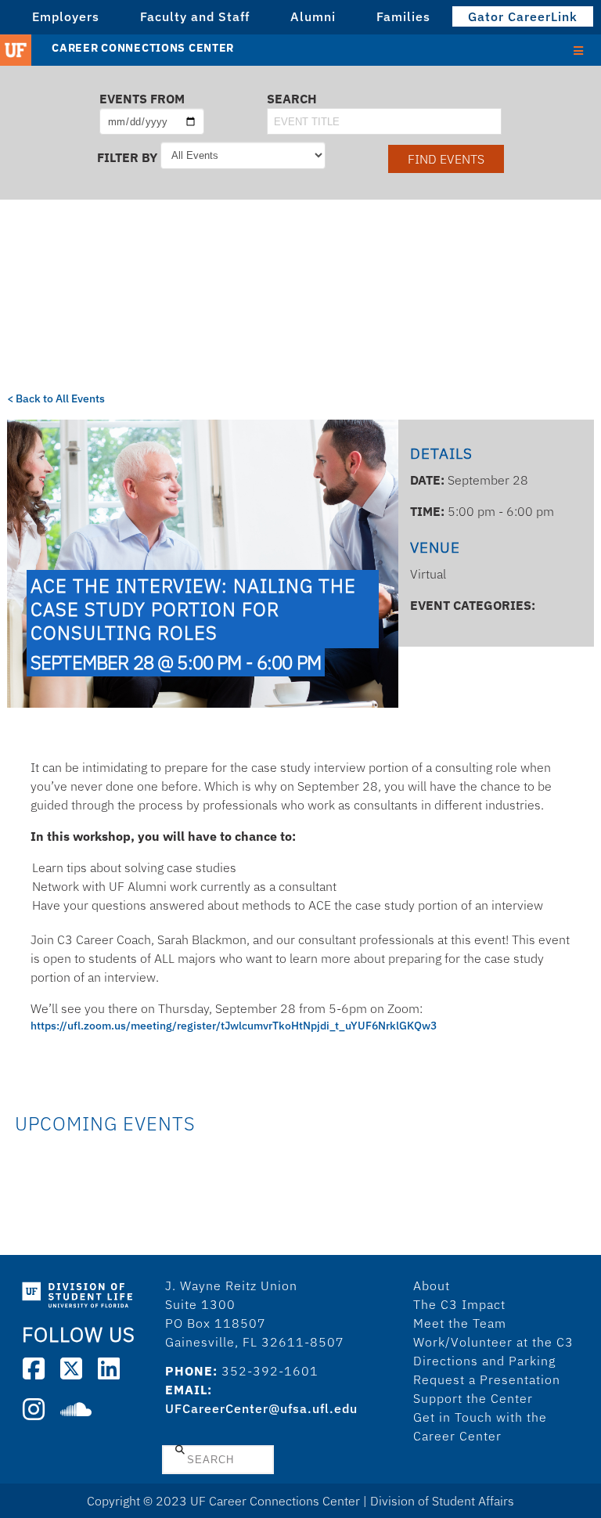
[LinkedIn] (109, 1368)
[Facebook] (33, 1368)
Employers (65, 16)
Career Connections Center (143, 47)
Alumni (313, 16)
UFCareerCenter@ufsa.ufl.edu (261, 1408)
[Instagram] (33, 1409)
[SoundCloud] (75, 1409)
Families (403, 16)
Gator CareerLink (523, 16)
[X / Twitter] (71, 1368)
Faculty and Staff (195, 16)
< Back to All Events (56, 398)
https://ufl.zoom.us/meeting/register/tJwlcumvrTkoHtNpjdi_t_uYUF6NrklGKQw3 (234, 1026)
